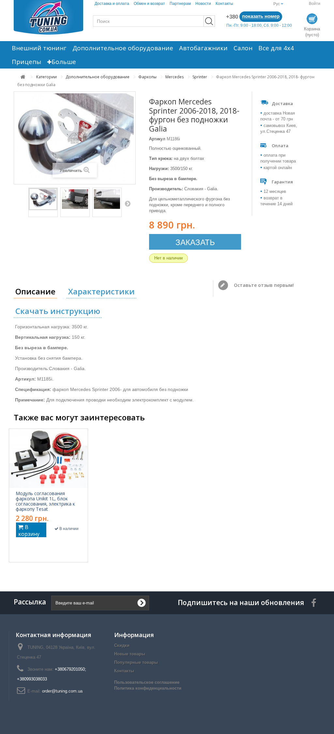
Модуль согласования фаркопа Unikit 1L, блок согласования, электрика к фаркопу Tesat (45, 501)
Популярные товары (136, 662)
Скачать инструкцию (57, 310)
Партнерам (180, 3)
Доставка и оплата (112, 3)
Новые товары (129, 653)
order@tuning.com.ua (62, 691)
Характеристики (101, 291)
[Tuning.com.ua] (48, 17)
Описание (35, 291)
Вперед (127, 203)
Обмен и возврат (149, 3)
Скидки (121, 645)
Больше (64, 61)
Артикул (157, 138)
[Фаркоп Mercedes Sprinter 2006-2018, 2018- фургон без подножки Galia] (43, 199)
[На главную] (23, 77)
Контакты (224, 3)
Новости (203, 3)
